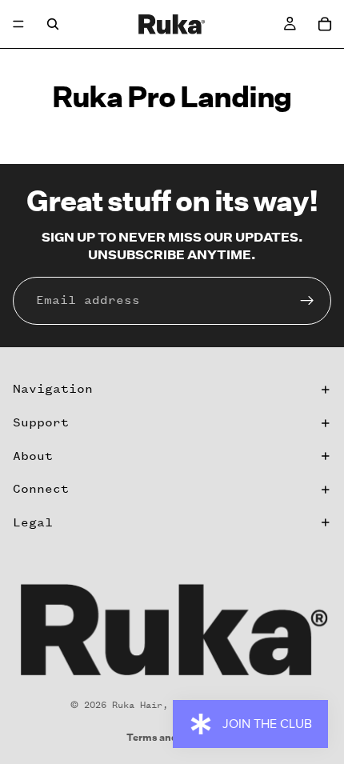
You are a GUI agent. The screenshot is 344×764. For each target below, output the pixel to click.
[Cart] (324, 24)
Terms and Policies (172, 737)
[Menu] (18, 24)
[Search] (52, 24)
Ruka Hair (137, 704)
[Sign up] (307, 301)
